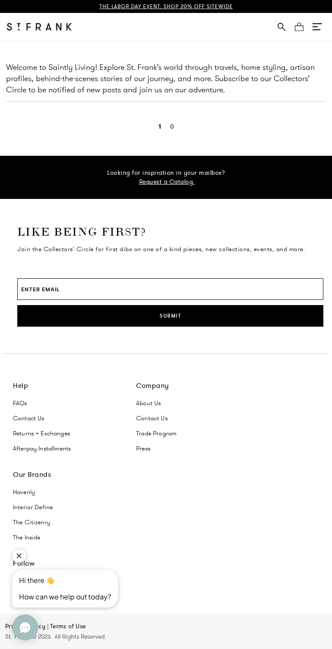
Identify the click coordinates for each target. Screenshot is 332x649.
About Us (148, 403)
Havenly (24, 492)
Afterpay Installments (42, 448)
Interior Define (33, 507)
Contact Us (29, 418)
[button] (317, 27)
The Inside (27, 537)
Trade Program (156, 433)
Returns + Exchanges (41, 433)
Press (143, 448)
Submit (170, 315)
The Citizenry (31, 522)
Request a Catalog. (167, 182)
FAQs (20, 403)
